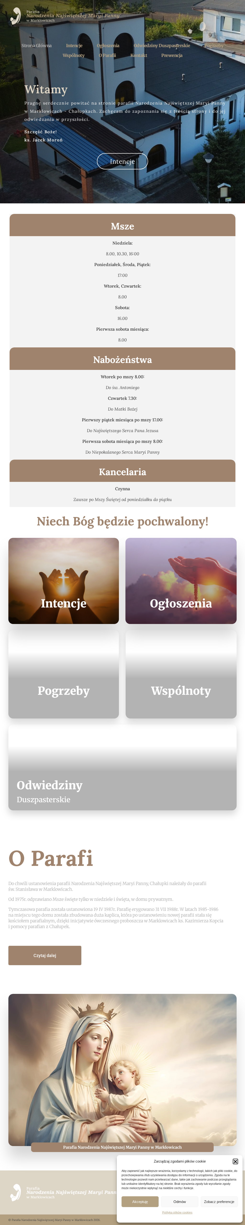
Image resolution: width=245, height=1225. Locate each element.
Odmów (179, 1202)
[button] (235, 1161)
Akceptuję (140, 1202)
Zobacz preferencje (219, 1202)
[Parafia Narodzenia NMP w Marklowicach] (65, 16)
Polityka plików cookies (177, 1212)
